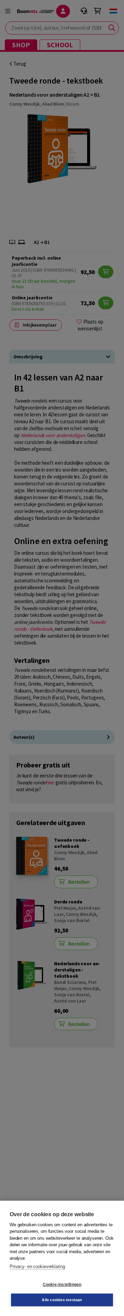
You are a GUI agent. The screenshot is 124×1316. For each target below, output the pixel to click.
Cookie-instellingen (62, 1284)
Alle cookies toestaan (62, 1300)
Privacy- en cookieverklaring (37, 1266)
